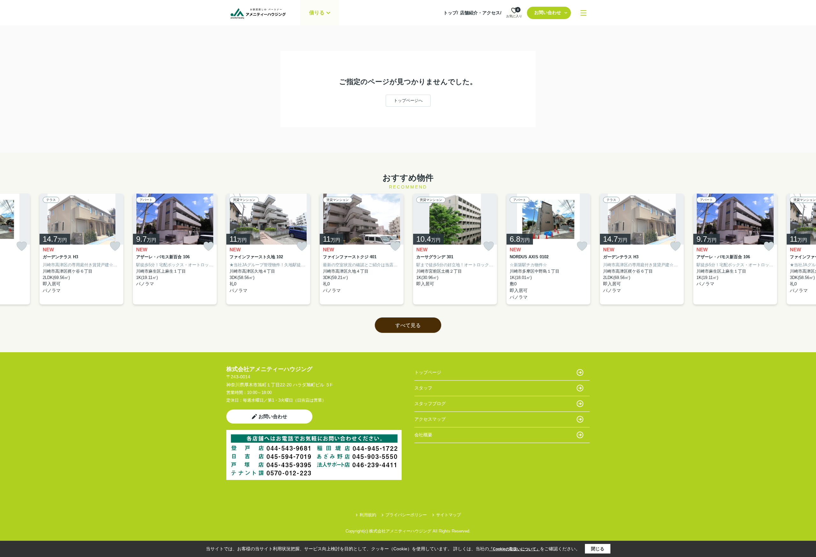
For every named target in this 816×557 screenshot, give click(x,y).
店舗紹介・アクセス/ (480, 12)
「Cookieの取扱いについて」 (514, 549)
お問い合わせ (547, 12)
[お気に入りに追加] (22, 246)
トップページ (427, 372)
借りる (316, 12)
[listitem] (268, 249)
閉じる (597, 548)
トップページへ (408, 100)
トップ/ (450, 12)
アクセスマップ (430, 419)
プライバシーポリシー (406, 514)
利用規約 (368, 514)
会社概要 (423, 434)
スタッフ (423, 387)
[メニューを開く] (583, 13)
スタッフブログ (430, 403)
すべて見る (408, 325)
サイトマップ (448, 514)
